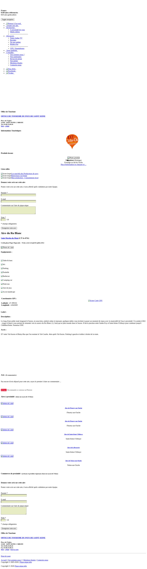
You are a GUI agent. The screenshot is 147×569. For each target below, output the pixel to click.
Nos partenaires (15, 57)
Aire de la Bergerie (73, 447)
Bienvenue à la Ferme (19, 176)
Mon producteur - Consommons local (24, 178)
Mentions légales (16, 63)
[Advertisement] (73, 92)
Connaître (10, 53)
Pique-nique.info (26, 562)
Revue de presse (16, 59)
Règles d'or (14, 44)
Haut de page (6, 556)
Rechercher (11, 28)
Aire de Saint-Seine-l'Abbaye (73, 434)
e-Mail (7, 126)
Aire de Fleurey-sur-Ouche (73, 408)
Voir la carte (14, 549)
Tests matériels (12, 50)
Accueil (4, 560)
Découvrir (10, 36)
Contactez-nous (15, 65)
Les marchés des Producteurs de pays (24, 174)
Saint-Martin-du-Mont (9, 238)
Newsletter (14, 61)
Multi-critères (15, 32)
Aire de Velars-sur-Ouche (73, 461)
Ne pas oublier (15, 42)
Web (2, 126)
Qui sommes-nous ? (17, 55)
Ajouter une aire (12, 26)
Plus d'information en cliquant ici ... (73, 165)
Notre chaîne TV (16, 38)
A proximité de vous (17, 30)
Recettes (13, 40)
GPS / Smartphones (17, 48)
